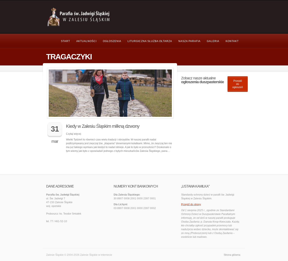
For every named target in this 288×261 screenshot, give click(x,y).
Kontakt (232, 41)
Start (65, 41)
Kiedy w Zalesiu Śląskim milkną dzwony (102, 126)
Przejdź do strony (191, 204)
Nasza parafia (189, 41)
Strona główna (232, 254)
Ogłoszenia (112, 41)
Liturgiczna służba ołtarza (150, 41)
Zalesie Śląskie (89, 254)
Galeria (213, 41)
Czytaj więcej (73, 133)
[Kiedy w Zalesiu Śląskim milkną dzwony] (110, 93)
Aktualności (86, 41)
